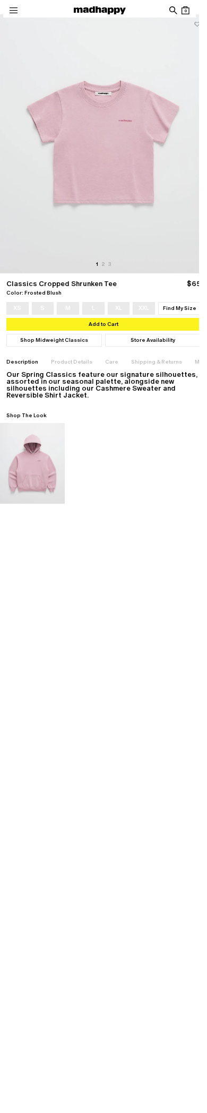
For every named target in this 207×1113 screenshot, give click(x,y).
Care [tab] (111, 362)
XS (17, 308)
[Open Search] (172, 10)
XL (118, 308)
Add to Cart (103, 324)
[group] (103, 143)
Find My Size (179, 308)
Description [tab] (22, 362)
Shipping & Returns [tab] (156, 362)
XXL (144, 308)
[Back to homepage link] (100, 10)
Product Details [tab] (71, 362)
